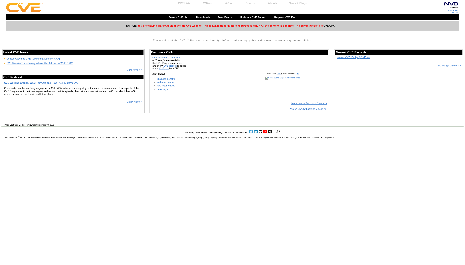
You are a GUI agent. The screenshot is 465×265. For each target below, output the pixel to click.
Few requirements (166, 85)
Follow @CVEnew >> (449, 65)
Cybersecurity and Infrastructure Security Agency (181, 137)
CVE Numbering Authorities (167, 57)
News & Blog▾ (298, 3)
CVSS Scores (452, 10)
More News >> (134, 69)
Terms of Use (201, 133)
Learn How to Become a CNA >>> (309, 103)
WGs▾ (228, 3)
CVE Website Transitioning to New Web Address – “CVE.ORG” (40, 63)
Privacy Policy (216, 133)
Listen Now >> (134, 101)
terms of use (88, 137)
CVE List (164, 68)
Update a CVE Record (253, 17)
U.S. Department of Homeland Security (135, 137)
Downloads (203, 17)
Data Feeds (225, 17)
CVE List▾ (184, 3)
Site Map (189, 133)
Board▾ (250, 3)
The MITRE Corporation (243, 137)
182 (279, 73)
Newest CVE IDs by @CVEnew (353, 57)
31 (298, 73)
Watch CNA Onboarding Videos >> (308, 109)
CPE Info (454, 12)
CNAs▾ (207, 3)
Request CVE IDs (285, 17)
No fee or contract (166, 82)
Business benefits (166, 79)
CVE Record (170, 65)
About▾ (272, 3)
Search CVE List (179, 17)
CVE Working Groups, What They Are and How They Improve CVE (41, 83)
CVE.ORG (330, 25)
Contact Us (229, 133)
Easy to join (163, 89)
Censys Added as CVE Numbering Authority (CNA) (33, 58)
